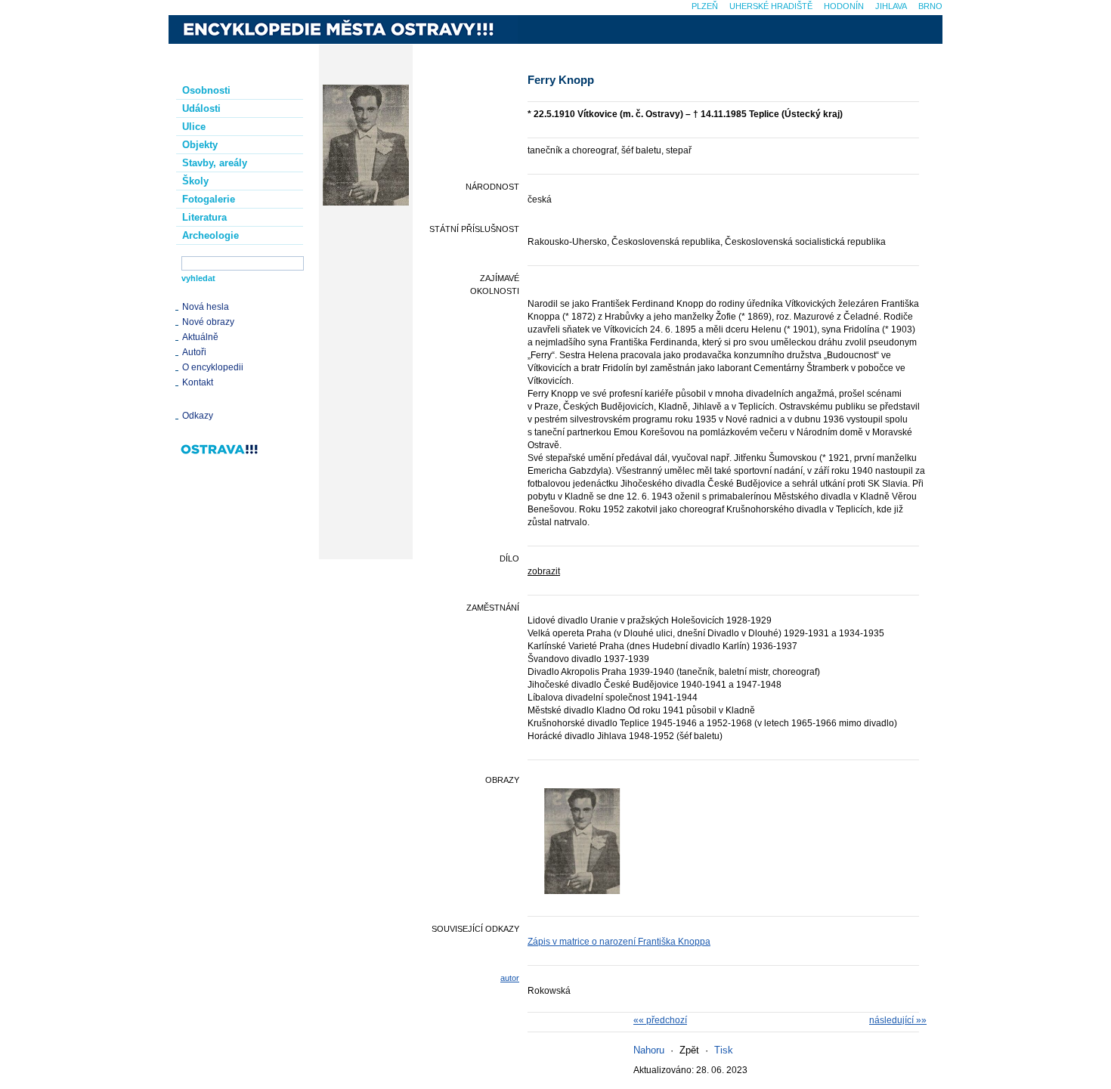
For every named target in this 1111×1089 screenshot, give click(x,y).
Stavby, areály (214, 163)
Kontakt (197, 382)
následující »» (898, 1020)
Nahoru (648, 1050)
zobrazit (544, 571)
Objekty (200, 144)
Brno (930, 6)
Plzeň (705, 6)
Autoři (194, 352)
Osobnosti (206, 90)
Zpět (689, 1050)
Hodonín (844, 6)
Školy (195, 181)
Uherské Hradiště (770, 6)
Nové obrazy (208, 322)
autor (509, 977)
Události (201, 108)
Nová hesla (205, 307)
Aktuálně (200, 337)
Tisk (723, 1050)
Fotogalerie (208, 199)
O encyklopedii (212, 367)
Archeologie (210, 235)
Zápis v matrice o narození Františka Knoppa (619, 941)
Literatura (204, 217)
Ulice (194, 126)
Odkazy (197, 415)
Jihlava (891, 6)
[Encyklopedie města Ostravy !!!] (343, 29)
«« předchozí (660, 1020)
